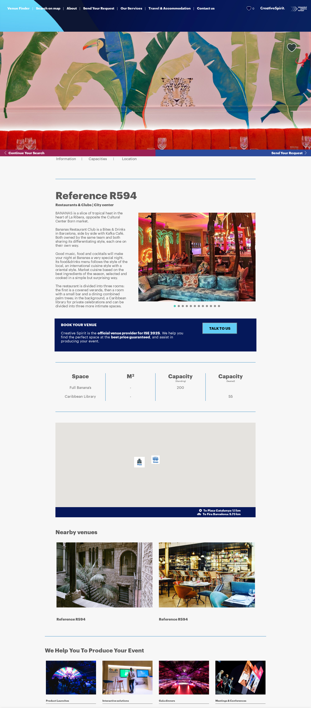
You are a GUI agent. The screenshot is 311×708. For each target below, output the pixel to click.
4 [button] (187, 306)
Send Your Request (287, 153)
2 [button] (179, 306)
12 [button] (219, 306)
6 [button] (195, 306)
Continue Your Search (26, 153)
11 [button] (215, 306)
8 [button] (203, 306)
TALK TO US (219, 328)
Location (129, 159)
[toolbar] (195, 261)
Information (66, 159)
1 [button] (175, 306)
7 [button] (199, 306)
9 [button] (207, 306)
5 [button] (191, 306)
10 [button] (211, 306)
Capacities (98, 159)
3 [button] (183, 306)
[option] (197, 257)
